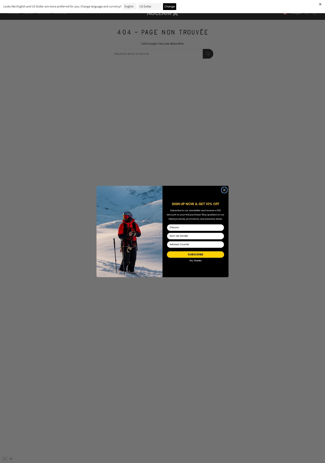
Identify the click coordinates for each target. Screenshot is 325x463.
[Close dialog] (224, 190)
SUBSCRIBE (195, 254)
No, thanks (195, 260)
